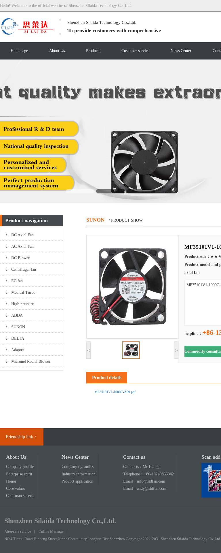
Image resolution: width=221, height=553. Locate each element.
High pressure (22, 304)
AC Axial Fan (22, 246)
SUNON (18, 327)
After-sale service (17, 531)
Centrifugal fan (23, 269)
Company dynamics (78, 466)
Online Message (51, 531)
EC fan (17, 281)
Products (93, 51)
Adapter (17, 350)
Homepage (19, 51)
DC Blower (20, 258)
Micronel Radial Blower (30, 361)
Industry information (79, 474)
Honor (11, 481)
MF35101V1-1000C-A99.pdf (115, 392)
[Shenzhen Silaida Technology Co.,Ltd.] (27, 34)
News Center (181, 51)
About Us (57, 51)
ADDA (17, 315)
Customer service (135, 51)
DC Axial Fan (22, 235)
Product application (77, 481)
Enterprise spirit (19, 474)
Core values (15, 488)
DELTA (17, 338)
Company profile (20, 466)
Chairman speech (20, 496)
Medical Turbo (23, 292)
